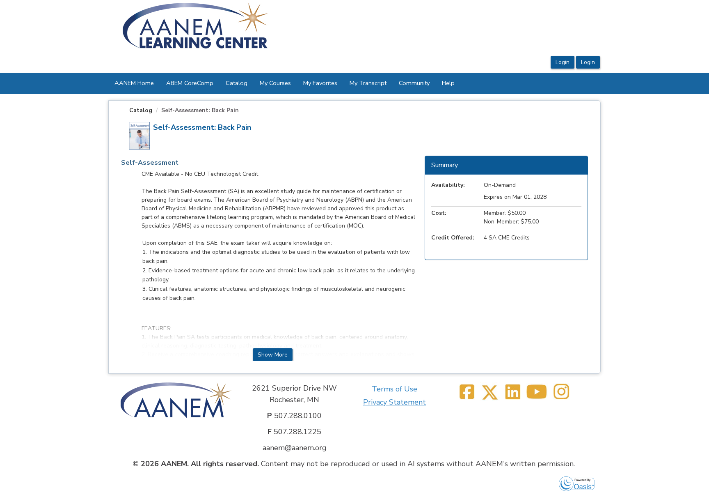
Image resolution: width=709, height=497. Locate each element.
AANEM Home (134, 83)
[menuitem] (134, 83)
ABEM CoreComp (189, 83)
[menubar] (284, 83)
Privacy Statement (394, 402)
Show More (273, 355)
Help (448, 83)
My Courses (275, 83)
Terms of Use (394, 389)
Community (414, 83)
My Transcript (368, 83)
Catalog (236, 83)
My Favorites (320, 83)
